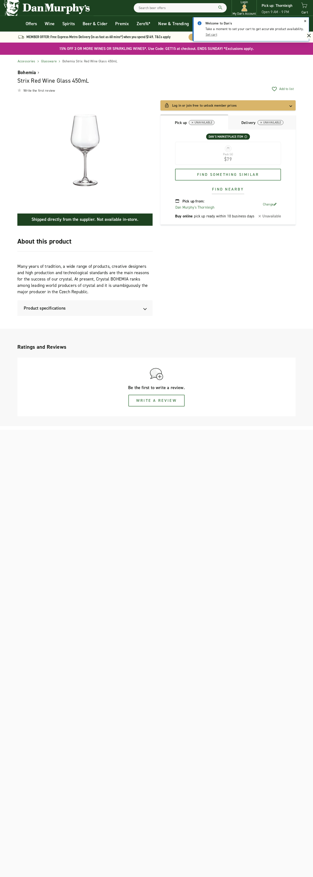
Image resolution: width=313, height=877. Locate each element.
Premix (122, 24)
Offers (31, 24)
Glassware (49, 61)
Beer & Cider (95, 24)
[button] (244, 8)
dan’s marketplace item (226, 137)
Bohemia (27, 72)
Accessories (26, 61)
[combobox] (180, 7)
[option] (85, 150)
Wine (50, 24)
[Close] (305, 21)
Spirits (68, 24)
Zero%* (143, 24)
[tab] (194, 122)
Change (268, 204)
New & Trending (173, 24)
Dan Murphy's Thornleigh (194, 207)
